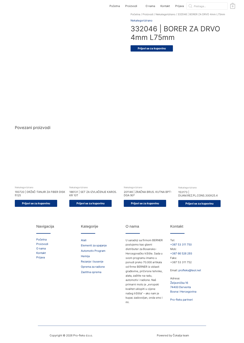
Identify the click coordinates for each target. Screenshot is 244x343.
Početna (114, 6)
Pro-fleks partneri (181, 299)
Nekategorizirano (165, 14)
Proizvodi (131, 6)
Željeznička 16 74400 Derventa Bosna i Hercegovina (183, 287)
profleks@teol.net (189, 270)
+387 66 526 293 (181, 253)
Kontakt (165, 6)
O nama (150, 6)
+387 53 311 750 (181, 244)
